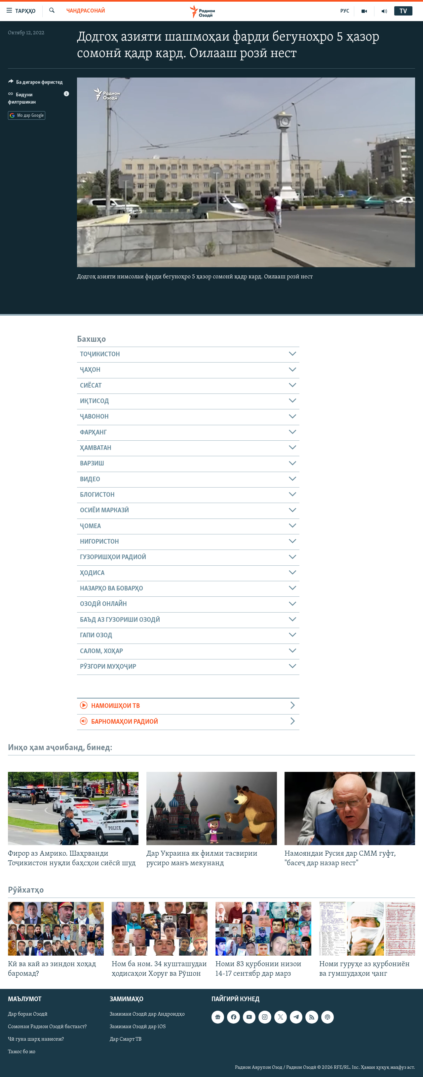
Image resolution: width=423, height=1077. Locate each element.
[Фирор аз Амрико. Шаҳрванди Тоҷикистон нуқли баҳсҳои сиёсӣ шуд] (73, 808)
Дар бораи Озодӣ (28, 1014)
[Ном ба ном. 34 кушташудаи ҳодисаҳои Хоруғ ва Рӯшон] (160, 929)
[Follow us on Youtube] (249, 1017)
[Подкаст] (327, 1017)
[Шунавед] (384, 11)
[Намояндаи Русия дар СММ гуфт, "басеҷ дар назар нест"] (350, 808)
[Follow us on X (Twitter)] (280, 1017)
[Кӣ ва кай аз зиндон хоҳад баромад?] (56, 929)
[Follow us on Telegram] (296, 1017)
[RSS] (311, 1017)
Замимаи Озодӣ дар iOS (138, 1027)
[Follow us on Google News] (218, 1017)
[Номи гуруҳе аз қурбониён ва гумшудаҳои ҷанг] (367, 929)
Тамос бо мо (21, 1052)
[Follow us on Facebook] (233, 1017)
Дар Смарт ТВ (125, 1039)
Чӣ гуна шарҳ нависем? (36, 1039)
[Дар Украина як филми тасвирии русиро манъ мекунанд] (211, 808)
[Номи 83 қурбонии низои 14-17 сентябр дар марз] (263, 929)
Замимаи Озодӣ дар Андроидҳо (147, 1014)
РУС (344, 11)
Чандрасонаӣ (85, 11)
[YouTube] (364, 11)
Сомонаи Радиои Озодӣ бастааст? (47, 1027)
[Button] (35, 84)
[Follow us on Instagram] (264, 1017)
